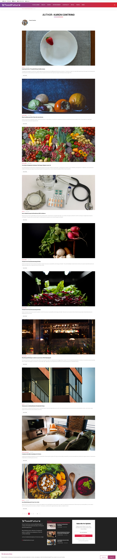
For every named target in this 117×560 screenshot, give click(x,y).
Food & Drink (35, 4)
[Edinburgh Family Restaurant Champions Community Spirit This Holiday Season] (51, 534)
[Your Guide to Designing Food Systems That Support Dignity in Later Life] (58, 144)
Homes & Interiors (25, 452)
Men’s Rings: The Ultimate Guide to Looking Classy (62, 525)
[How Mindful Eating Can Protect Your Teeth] (58, 481)
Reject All (104, 557)
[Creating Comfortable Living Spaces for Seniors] (58, 433)
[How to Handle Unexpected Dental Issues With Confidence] (58, 192)
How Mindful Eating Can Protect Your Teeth (30, 502)
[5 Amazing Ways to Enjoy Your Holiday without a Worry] (51, 542)
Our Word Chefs (21, 1)
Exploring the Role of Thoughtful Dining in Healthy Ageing (33, 69)
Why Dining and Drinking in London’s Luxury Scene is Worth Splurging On (36, 357)
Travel (78, 4)
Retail (72, 4)
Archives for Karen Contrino (28, 8)
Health (43, 4)
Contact (28, 1)
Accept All (112, 557)
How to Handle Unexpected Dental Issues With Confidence (34, 213)
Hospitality (66, 4)
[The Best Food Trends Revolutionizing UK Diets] (58, 240)
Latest (10, 1)
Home (5, 1)
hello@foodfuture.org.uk (28, 540)
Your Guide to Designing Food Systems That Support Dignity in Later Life (36, 165)
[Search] (114, 5)
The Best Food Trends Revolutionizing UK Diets (31, 261)
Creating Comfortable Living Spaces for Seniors (31, 454)
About (15, 1)
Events (49, 4)
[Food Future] (11, 5)
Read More (25, 75)
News (83, 4)
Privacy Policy (82, 540)
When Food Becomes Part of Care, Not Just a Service (32, 117)
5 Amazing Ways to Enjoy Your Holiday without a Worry (63, 541)
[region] (58, 556)
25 (37, 513)
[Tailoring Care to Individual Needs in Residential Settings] (58, 385)
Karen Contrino (32, 20)
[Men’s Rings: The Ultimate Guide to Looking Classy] (51, 526)
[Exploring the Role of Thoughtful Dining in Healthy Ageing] (58, 48)
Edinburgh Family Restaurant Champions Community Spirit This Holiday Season (63, 533)
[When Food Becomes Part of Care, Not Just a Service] (58, 96)
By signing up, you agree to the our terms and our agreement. (84, 539)
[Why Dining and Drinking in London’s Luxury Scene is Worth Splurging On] (58, 336)
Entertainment (57, 4)
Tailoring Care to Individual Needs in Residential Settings (33, 405)
